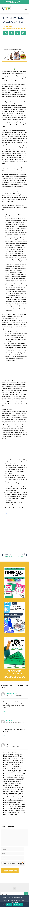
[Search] (26, 894)
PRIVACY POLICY (18, 904)
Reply (4, 711)
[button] (25, 9)
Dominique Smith (11, 693)
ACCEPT (9, 904)
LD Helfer (9, 721)
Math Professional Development (14, 28)
